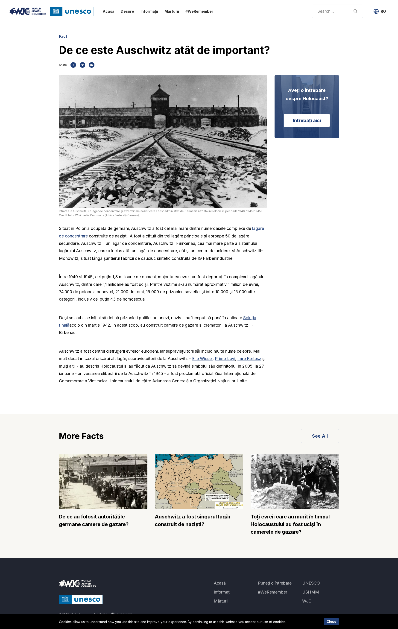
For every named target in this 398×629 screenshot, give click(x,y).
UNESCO (311, 583)
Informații (149, 11)
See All (320, 436)
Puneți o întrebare (275, 583)
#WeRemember (199, 11)
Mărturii (171, 11)
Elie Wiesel (202, 358)
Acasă (108, 11)
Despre (127, 11)
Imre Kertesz (249, 358)
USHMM (310, 592)
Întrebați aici (307, 120)
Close (331, 621)
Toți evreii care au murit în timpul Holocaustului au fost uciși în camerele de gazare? (290, 524)
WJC (306, 601)
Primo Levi (225, 358)
